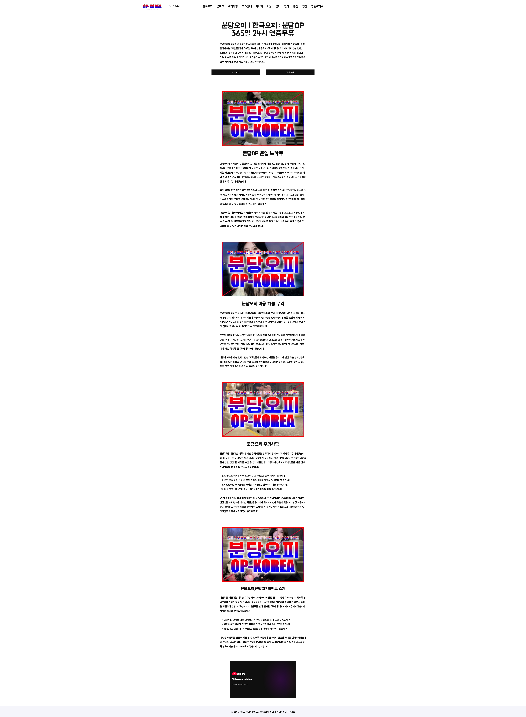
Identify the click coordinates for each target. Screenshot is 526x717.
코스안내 (288, 212)
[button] (269, 6)
